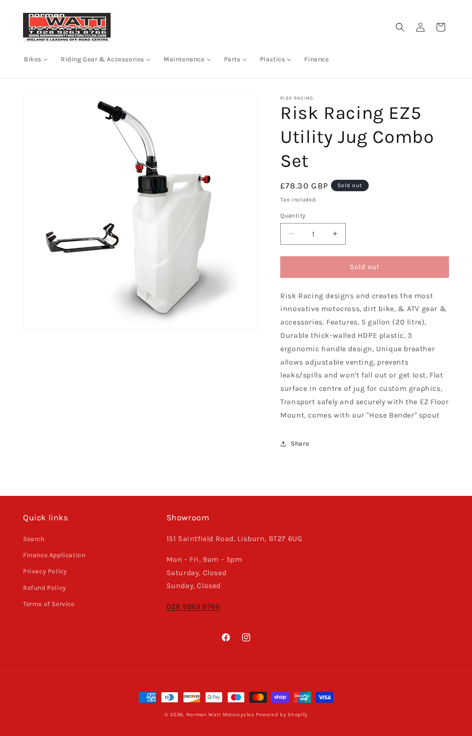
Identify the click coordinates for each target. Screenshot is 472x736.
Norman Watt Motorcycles (220, 715)
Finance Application (54, 555)
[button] (400, 27)
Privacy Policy (45, 571)
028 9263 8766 (193, 606)
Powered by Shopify (281, 715)
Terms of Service (49, 604)
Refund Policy (44, 588)
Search (34, 539)
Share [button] (300, 443)
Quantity (292, 215)
